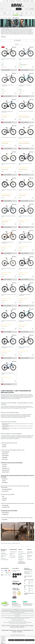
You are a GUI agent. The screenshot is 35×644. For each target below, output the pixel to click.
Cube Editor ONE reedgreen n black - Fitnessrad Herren (8, 59)
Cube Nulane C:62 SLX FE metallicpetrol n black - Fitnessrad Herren (26, 321)
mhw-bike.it (22, 625)
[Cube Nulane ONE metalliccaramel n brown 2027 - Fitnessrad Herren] (9, 236)
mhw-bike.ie (26, 625)
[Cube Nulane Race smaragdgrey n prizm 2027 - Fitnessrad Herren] (9, 105)
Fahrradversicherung (13, 551)
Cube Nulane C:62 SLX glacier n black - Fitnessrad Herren (9, 321)
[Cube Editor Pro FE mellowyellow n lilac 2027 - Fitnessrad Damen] (26, 183)
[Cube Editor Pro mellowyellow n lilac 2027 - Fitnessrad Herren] (26, 131)
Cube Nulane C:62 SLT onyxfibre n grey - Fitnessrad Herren (25, 347)
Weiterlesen (3, 36)
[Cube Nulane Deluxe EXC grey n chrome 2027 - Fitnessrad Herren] (9, 78)
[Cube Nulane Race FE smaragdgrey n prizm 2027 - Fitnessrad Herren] (26, 288)
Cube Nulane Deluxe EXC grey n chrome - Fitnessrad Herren (8, 85)
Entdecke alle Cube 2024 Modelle (9, 510)
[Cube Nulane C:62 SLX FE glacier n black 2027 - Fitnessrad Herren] (9, 340)
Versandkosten (3, 558)
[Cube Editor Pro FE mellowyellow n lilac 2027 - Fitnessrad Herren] (9, 183)
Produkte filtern (18, 40)
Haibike (17, 13)
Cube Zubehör (4, 519)
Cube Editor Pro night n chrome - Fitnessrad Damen (9, 137)
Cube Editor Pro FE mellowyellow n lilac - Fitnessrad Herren (9, 190)
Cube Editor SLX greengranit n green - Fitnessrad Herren (26, 59)
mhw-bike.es (13, 625)
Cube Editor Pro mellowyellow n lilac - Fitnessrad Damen (8, 164)
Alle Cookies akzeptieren (29, 640)
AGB (32, 630)
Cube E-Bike (4, 498)
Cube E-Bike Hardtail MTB (7, 489)
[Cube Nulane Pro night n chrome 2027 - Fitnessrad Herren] (26, 236)
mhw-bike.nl (31, 625)
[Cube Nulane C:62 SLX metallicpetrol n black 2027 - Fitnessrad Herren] (26, 78)
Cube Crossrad (5, 459)
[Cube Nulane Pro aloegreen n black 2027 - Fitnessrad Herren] (9, 262)
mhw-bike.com (8, 625)
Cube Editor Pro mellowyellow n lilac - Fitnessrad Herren (26, 138)
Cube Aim (4, 480)
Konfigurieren (11, 640)
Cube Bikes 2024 (5, 514)
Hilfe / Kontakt (20, 551)
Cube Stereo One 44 (5, 468)
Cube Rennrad (4, 457)
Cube (9, 13)
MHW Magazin (29, 559)
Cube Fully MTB (5, 453)
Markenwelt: (5, 13)
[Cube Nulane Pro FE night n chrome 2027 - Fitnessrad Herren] (26, 262)
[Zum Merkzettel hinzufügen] (15, 67)
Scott (13, 13)
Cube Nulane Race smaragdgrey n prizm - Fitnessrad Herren (7, 111)
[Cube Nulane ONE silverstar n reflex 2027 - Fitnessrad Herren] (26, 209)
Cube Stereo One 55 (5, 470)
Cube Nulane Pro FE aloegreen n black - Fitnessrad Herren (9, 295)
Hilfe (25, 577)
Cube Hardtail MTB (5, 451)
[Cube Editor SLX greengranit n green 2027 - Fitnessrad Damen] (9, 209)
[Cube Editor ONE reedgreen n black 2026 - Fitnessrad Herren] (9, 52)
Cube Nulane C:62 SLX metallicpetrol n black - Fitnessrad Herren (25, 85)
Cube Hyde (4, 446)
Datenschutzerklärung (27, 630)
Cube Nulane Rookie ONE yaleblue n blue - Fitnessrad (8, 373)
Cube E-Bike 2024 (5, 512)
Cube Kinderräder (5, 505)
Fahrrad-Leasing (12, 555)
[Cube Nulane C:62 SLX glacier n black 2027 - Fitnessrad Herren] (9, 314)
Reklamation (20, 554)
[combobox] (11, 9)
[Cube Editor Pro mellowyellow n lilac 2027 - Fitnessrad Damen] (9, 157)
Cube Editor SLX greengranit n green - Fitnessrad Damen (9, 216)
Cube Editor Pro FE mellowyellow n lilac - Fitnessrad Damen (26, 190)
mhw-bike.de (3, 625)
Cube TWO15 (4, 464)
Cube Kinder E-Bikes (6, 507)
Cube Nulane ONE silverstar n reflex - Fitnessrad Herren (25, 216)
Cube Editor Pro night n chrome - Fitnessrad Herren (26, 111)
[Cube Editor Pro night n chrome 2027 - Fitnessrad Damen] (9, 131)
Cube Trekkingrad (5, 455)
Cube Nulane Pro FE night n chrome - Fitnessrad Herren (25, 269)
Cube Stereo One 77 (5, 471)
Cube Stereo (4, 466)
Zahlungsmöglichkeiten (4, 559)
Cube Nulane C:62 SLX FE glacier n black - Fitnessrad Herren (8, 347)
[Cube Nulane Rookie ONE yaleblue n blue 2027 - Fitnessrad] (9, 366)
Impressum (14, 631)
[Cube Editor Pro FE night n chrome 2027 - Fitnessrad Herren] (26, 157)
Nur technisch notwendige (19, 640)
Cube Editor (4, 444)
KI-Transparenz (19, 631)
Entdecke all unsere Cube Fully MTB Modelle (11, 462)
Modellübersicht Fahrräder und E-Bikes (30, 552)
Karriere (28, 557)
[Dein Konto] (28, 9)
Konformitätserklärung (22, 553)
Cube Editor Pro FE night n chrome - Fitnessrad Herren (25, 164)
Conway (31, 13)
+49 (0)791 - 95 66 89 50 (28, 576)
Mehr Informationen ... (3, 643)
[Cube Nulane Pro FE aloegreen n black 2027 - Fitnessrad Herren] (9, 288)
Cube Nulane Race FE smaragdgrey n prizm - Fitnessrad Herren (25, 295)
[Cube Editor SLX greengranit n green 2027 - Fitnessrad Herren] (26, 52)
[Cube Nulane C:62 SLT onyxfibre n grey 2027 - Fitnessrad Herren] (26, 340)
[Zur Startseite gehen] (17, 5)
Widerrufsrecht (19, 630)
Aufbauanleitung (21, 561)
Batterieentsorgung (12, 630)
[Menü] (2, 8)
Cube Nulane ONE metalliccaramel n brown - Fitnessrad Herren (8, 242)
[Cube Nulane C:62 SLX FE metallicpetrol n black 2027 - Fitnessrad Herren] (26, 314)
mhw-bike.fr (17, 625)
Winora (26, 13)
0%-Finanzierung (12, 557)
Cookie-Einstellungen (5, 630)
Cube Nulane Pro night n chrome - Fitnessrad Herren (25, 242)
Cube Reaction (4, 478)
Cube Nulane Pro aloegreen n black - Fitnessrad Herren (8, 269)
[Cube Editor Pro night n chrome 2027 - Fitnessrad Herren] (26, 105)
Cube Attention (5, 482)
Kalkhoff (22, 13)
